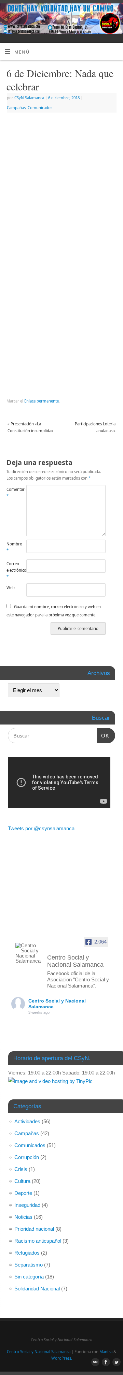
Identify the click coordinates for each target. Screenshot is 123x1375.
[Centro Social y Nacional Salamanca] (28, 953)
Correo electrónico (11, 570)
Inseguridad (27, 1205)
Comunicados (40, 107)
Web (10, 587)
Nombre (11, 547)
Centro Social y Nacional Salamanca (38, 1351)
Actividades (27, 1121)
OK (103, 735)
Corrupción (26, 1157)
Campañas (16, 107)
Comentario (11, 492)
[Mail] (95, 14)
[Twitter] (115, 14)
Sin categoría (29, 1276)
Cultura (22, 1181)
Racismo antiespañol (37, 1241)
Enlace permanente (41, 401)
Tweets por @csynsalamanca (41, 828)
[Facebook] (105, 14)
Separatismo (28, 1265)
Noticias (23, 1217)
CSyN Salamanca (29, 97)
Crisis (20, 1169)
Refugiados (27, 1253)
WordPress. (61, 1358)
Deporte (23, 1193)
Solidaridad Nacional (37, 1288)
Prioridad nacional (34, 1229)
